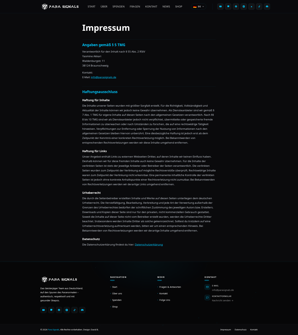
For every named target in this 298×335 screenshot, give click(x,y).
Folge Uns (164, 299)
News (166, 6)
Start (91, 6)
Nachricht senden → (222, 300)
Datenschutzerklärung (149, 244)
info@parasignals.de (103, 77)
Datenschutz (240, 329)
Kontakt (151, 6)
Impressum (225, 329)
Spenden (119, 6)
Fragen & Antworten (170, 286)
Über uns (117, 293)
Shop (178, 6)
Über (104, 6)
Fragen (135, 6)
